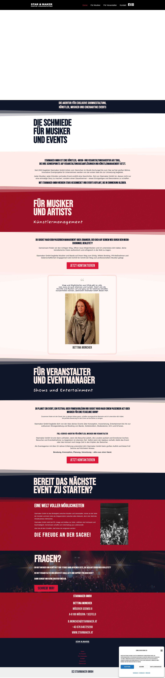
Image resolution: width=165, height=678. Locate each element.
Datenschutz (135, 673)
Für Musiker (95, 5)
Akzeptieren (127, 667)
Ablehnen (141, 667)
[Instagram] (132, 4)
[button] (161, 650)
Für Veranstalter (110, 5)
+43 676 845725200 (82, 627)
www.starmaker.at (82, 632)
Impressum (148, 673)
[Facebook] (129, 4)
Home (84, 5)
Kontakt (123, 5)
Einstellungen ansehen (155, 667)
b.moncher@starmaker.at (82, 621)
